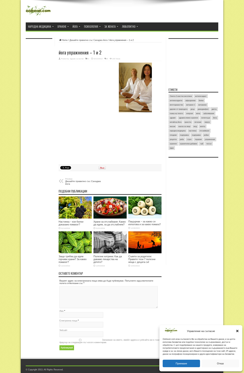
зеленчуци (205, 118)
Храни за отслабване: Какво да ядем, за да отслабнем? (109, 223)
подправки (196, 135)
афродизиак (190, 100)
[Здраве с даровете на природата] (38, 11)
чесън (208, 144)
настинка (192, 131)
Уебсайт (63, 330)
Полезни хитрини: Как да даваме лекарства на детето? (107, 259)
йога (215, 118)
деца (193, 109)
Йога (75, 27)
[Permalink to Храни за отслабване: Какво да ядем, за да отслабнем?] (110, 207)
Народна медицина (39, 27)
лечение (197, 122)
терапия (198, 139)
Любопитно (128, 27)
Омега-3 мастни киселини (181, 96)
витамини (202, 105)
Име (61, 311)
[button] (237, 331)
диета (214, 109)
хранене (173, 144)
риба (182, 139)
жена (198, 113)
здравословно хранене (188, 118)
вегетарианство (176, 105)
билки (201, 100)
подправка (184, 135)
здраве (173, 118)
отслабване (204, 131)
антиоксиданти (176, 100)
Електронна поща (68, 320)
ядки (172, 148)
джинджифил (203, 109)
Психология (91, 27)
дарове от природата (178, 109)
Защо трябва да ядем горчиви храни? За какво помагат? (72, 259)
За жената (110, 27)
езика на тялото (176, 113)
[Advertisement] (83, 84)
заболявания (208, 113)
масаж (172, 126)
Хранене (61, 27)
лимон (207, 122)
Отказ (220, 363)
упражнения (210, 139)
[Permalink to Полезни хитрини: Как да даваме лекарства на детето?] (110, 242)
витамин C (190, 105)
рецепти (173, 139)
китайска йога (175, 122)
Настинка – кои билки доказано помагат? (71, 223)
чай (201, 144)
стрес (189, 139)
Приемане (181, 363)
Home (65, 40)
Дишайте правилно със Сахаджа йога (88, 40)
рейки (206, 135)
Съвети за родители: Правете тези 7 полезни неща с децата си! (141, 259)
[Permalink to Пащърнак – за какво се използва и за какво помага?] (145, 207)
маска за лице (184, 126)
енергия (189, 113)
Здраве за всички (77, 59)
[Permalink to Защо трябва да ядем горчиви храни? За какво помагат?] (75, 242)
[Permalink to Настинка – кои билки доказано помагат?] (75, 207)
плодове (173, 135)
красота (188, 122)
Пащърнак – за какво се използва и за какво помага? (144, 223)
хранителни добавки (188, 144)
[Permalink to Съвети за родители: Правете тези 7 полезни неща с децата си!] (145, 242)
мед (195, 126)
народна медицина (178, 131)
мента (202, 126)
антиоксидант (200, 96)
